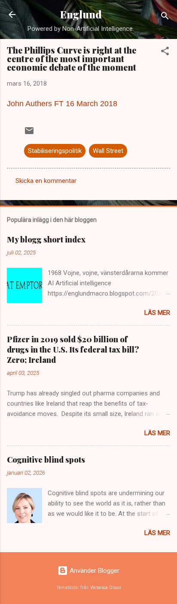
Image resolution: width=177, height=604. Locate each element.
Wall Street (108, 151)
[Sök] (165, 17)
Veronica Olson (105, 587)
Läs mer (157, 313)
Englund (81, 14)
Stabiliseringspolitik (55, 151)
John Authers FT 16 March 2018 (62, 103)
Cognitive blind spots (46, 459)
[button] (165, 52)
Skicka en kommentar (45, 181)
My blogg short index (46, 239)
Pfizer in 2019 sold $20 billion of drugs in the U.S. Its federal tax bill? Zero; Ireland (73, 349)
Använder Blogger (93, 570)
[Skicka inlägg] (29, 134)
